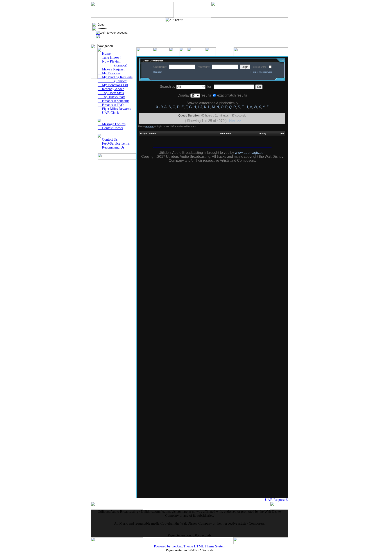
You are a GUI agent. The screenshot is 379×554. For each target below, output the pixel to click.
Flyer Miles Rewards (114, 109)
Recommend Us (111, 147)
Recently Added (111, 89)
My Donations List (113, 85)
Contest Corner (110, 128)
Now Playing (109, 61)
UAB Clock (108, 113)
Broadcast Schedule (113, 101)
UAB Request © (276, 500)
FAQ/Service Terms (114, 143)
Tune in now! (109, 57)
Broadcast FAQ (111, 105)
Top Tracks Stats (111, 97)
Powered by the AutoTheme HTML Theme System (189, 546)
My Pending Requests (115, 77)
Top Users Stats (111, 93)
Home (104, 53)
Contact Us (108, 139)
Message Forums (111, 124)
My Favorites (109, 73)
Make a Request (111, 69)
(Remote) (112, 65)
